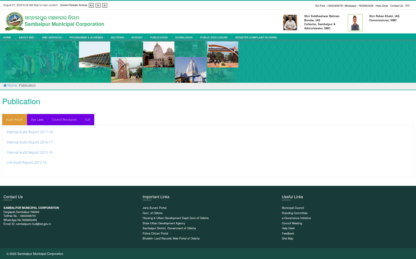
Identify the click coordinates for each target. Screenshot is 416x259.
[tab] (14, 119)
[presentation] (14, 119)
